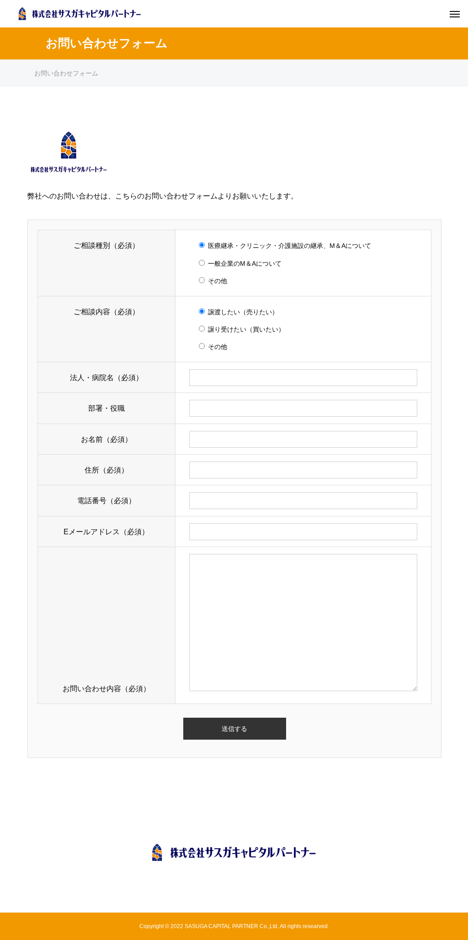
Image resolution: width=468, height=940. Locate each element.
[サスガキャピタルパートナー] (234, 852)
